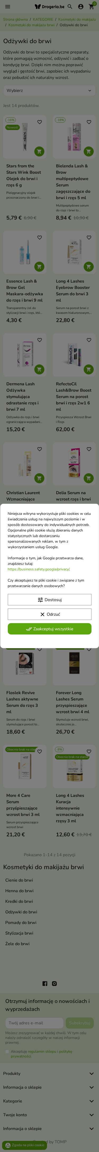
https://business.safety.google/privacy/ (38, 569)
